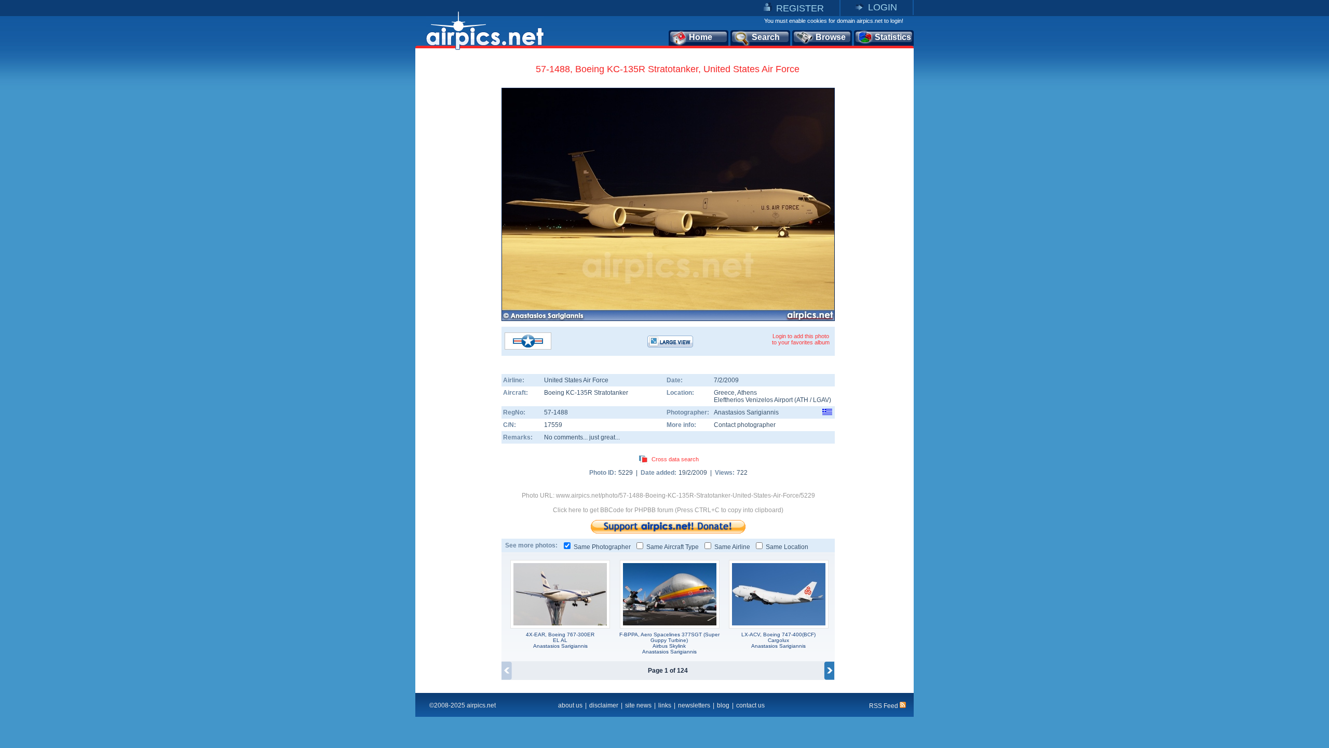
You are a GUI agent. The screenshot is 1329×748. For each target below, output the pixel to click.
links (664, 705)
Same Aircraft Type (672, 547)
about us (570, 705)
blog (723, 705)
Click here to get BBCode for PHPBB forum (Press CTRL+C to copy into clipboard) (668, 510)
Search (766, 37)
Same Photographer (602, 547)
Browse (831, 37)
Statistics (893, 37)
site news (638, 705)
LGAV (821, 400)
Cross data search (675, 459)
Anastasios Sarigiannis (746, 412)
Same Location (787, 547)
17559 (553, 425)
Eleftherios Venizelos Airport (753, 400)
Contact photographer (745, 425)
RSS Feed (884, 706)
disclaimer (603, 705)
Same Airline (732, 547)
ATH (802, 400)
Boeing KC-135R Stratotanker (586, 392)
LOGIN (882, 7)
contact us (750, 705)
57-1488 (556, 412)
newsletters (694, 705)
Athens (747, 392)
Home (700, 37)
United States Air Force (576, 380)
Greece (724, 392)
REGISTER (800, 8)
